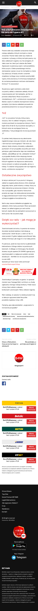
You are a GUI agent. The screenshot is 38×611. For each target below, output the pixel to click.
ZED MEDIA (12, 520)
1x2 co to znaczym (16, 314)
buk (29, 314)
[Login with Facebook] (4, 386)
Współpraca (5, 509)
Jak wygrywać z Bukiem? (10, 503)
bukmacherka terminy (9, 316)
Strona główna (5, 7)
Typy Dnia (5, 494)
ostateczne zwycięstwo (19, 318)
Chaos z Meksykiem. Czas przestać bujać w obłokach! (10, 344)
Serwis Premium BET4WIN (10, 497)
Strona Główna (6, 491)
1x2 (8, 314)
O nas (3, 506)
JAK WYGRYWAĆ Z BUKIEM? (18, 7)
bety (24, 314)
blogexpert (8, 35)
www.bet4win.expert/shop (11, 264)
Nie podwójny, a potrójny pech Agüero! (28, 343)
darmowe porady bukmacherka (25, 316)
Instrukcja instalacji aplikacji (19, 549)
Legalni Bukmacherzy (8, 500)
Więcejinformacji (31, 409)
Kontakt (4, 512)
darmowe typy (7, 318)
